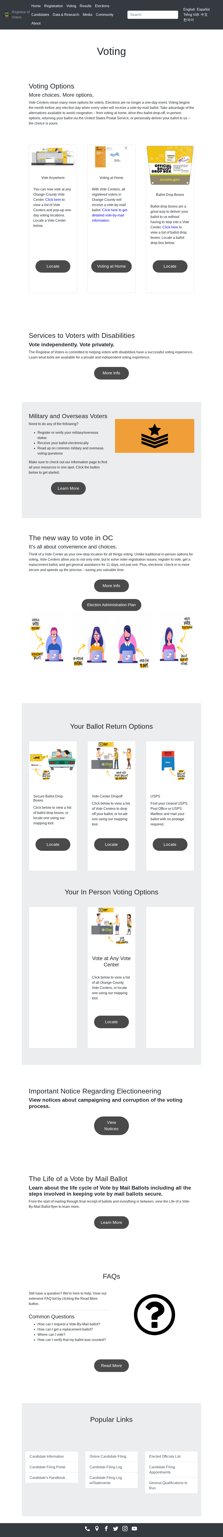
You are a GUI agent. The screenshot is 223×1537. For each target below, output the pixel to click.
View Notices (111, 1125)
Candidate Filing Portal (47, 1467)
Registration (53, 6)
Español (203, 9)
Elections (102, 6)
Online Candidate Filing (108, 1456)
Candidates (40, 14)
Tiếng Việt (191, 14)
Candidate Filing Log (106, 1467)
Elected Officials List (165, 1456)
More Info (111, 373)
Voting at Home (111, 266)
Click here (53, 199)
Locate (53, 266)
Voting (71, 6)
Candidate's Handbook (47, 1478)
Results (85, 6)
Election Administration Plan (111, 605)
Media (87, 14)
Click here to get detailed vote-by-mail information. (109, 215)
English (189, 9)
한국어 (188, 20)
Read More (111, 1365)
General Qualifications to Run (168, 1485)
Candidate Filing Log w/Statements (106, 1480)
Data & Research (66, 14)
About (36, 23)
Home (36, 6)
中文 (204, 14)
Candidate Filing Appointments (162, 1469)
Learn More (68, 488)
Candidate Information (47, 1456)
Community (104, 14)
